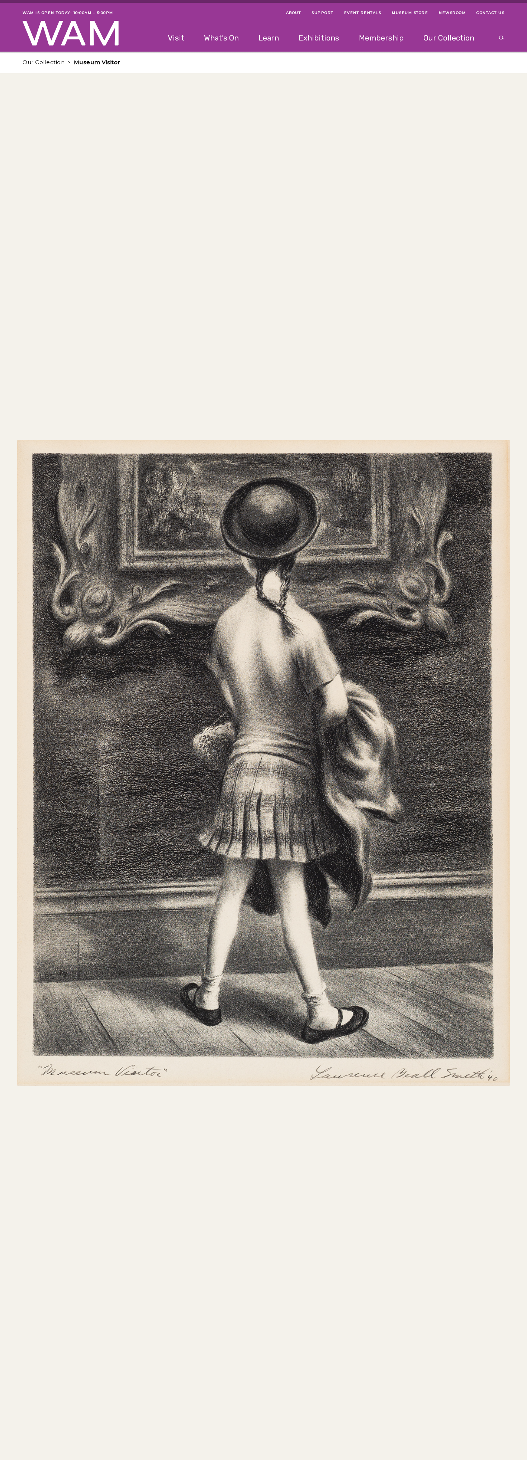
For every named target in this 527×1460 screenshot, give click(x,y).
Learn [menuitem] (268, 37)
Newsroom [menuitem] (452, 12)
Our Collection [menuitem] (448, 37)
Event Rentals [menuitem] (362, 12)
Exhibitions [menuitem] (319, 37)
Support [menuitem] (322, 12)
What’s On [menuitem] (221, 37)
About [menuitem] (293, 12)
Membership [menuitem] (381, 37)
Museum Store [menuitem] (410, 12)
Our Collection (44, 62)
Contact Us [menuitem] (490, 12)
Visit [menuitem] (176, 37)
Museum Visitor (97, 62)
